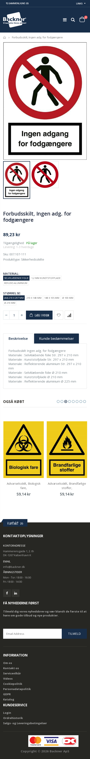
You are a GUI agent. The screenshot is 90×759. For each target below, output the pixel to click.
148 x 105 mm (51, 297)
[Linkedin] (15, 593)
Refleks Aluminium (15, 283)
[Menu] (65, 20)
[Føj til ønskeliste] (58, 315)
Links (79, 3)
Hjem (4, 37)
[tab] (18, 338)
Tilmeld (74, 634)
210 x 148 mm (34, 297)
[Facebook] (7, 593)
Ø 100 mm (67, 297)
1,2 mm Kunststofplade (45, 278)
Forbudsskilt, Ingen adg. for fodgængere (37, 216)
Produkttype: (11, 259)
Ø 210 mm (9, 302)
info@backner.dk (14, 567)
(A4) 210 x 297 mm (14, 297)
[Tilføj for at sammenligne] (69, 315)
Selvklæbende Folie (16, 278)
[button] (58, 401)
